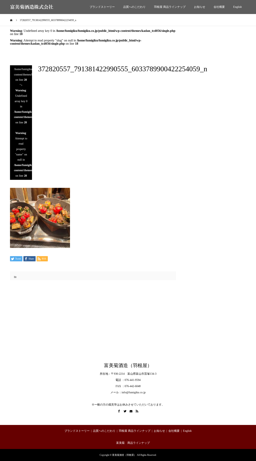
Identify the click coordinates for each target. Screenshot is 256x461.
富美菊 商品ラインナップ (133, 442)
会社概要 (219, 6)
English (237, 6)
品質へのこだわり (134, 6)
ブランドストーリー (102, 6)
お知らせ (199, 6)
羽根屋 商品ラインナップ (170, 6)
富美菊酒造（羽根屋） (128, 365)
